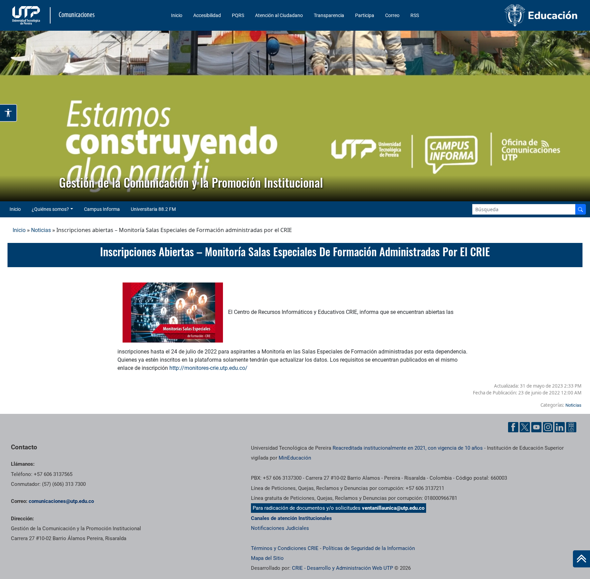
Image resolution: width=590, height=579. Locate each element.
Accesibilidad (207, 15)
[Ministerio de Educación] (513, 15)
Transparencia (329, 15)
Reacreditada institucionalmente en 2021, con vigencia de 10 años (408, 448)
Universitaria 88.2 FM (153, 209)
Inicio (176, 15)
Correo (392, 15)
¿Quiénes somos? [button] (50, 209)
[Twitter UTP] (525, 427)
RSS (414, 15)
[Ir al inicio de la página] (581, 559)
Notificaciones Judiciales (280, 528)
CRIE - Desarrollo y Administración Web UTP (342, 568)
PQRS (238, 15)
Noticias (41, 230)
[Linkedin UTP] (559, 427)
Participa (364, 15)
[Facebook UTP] (513, 427)
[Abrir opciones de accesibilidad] (8, 113)
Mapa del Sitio (267, 558)
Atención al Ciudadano (279, 15)
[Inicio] (581, 558)
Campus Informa (102, 209)
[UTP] (27, 15)
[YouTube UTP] (536, 427)
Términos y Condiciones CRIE (285, 548)
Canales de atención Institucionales (291, 518)
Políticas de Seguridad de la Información (369, 548)
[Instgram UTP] (548, 427)
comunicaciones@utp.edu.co (61, 501)
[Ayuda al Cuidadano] (571, 427)
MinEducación (295, 458)
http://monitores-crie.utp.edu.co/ (208, 368)
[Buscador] (580, 209)
